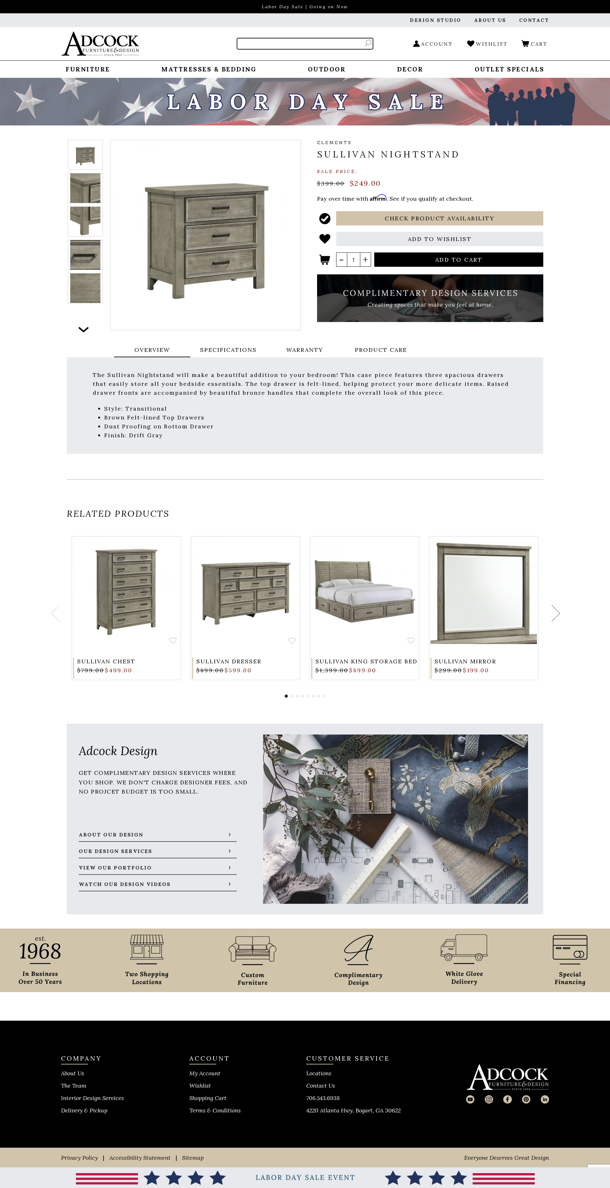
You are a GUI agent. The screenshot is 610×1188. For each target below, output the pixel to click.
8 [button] (324, 696)
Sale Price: (337, 171)
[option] (85, 155)
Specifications (228, 349)
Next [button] (83, 329)
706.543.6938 (323, 1098)
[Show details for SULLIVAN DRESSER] (245, 591)
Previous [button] (55, 613)
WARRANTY (304, 349)
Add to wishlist (172, 640)
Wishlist (200, 1085)
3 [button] (297, 696)
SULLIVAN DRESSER (228, 661)
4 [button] (302, 696)
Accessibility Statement (140, 1157)
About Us (72, 1073)
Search (368, 43)
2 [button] (291, 696)
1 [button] (286, 696)
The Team (73, 1085)
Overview (152, 349)
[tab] (152, 350)
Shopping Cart (208, 1098)
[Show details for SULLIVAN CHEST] (126, 591)
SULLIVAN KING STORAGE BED (366, 661)
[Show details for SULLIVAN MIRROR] (483, 591)
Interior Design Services (92, 1098)
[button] (440, 218)
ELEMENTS (334, 142)
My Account (204, 1073)
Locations (318, 1073)
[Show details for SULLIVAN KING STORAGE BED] (364, 591)
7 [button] (318, 696)
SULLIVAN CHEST (106, 661)
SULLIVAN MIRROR (465, 661)
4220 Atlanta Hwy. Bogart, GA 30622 (353, 1110)
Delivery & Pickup (84, 1110)
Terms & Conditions (215, 1110)
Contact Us (320, 1085)
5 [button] (307, 696)
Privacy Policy (79, 1157)
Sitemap (193, 1157)
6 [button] (313, 696)
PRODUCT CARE (381, 349)
